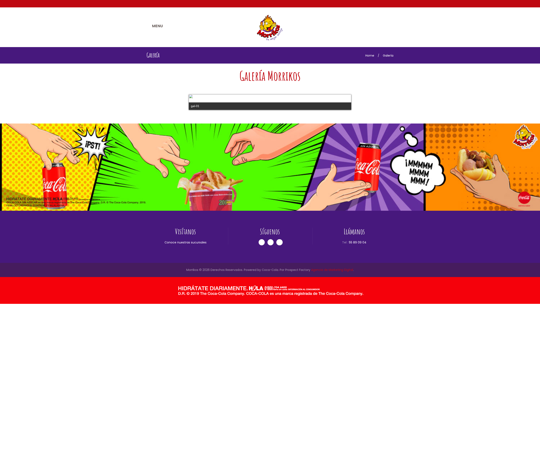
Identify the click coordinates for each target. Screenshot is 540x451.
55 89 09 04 (357, 389)
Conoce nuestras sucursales (186, 389)
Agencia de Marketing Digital (332, 417)
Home (369, 55)
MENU (157, 26)
